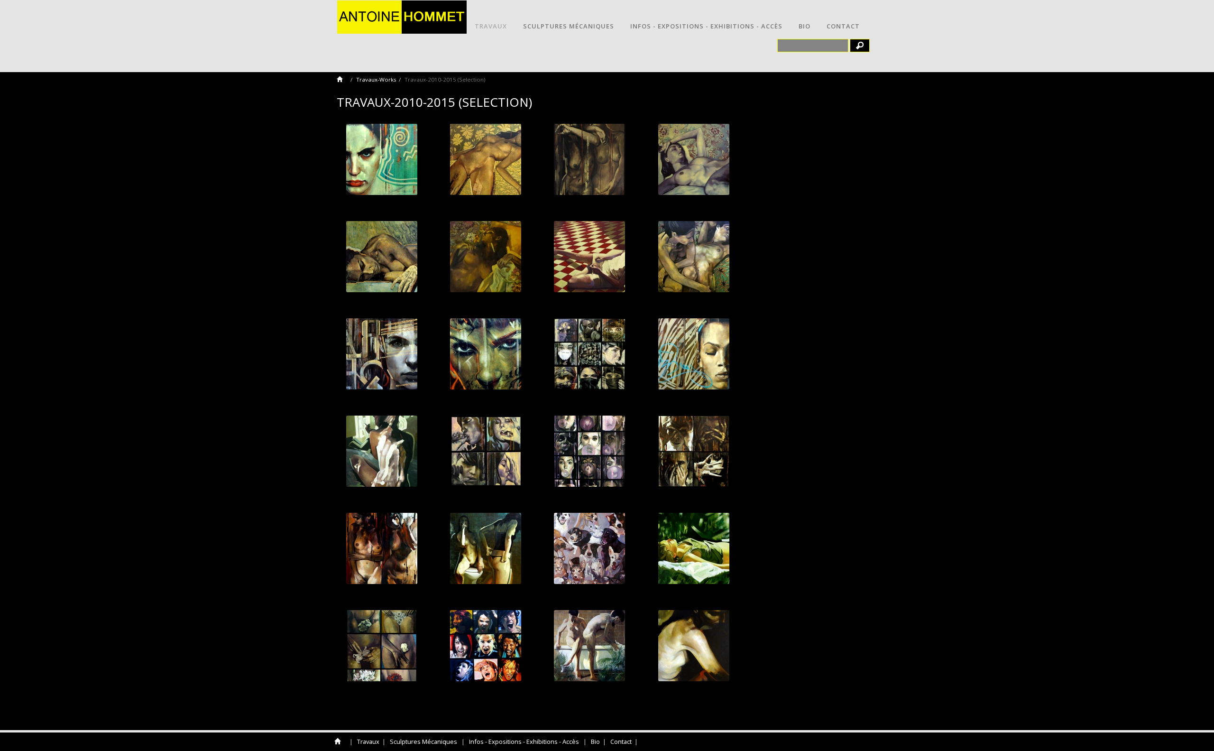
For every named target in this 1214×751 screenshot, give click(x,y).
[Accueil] (342, 79)
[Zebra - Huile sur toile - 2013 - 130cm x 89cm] (693, 353)
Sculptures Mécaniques (568, 26)
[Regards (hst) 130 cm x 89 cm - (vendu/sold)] (381, 159)
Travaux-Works (376, 79)
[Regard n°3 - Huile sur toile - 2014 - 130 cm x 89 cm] (485, 353)
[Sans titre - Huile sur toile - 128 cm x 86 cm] (381, 645)
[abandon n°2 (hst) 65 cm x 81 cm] (693, 159)
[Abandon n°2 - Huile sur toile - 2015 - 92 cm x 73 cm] (485, 159)
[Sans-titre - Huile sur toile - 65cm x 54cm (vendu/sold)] (693, 645)
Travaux (491, 26)
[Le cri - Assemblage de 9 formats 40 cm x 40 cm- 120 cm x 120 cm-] (485, 645)
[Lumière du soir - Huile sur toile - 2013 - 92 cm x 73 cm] (381, 451)
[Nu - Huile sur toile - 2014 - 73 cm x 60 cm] (693, 256)
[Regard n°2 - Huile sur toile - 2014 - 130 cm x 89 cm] (381, 353)
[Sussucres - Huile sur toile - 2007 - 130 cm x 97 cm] (590, 548)
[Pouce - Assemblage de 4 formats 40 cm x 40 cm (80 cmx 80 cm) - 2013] (485, 451)
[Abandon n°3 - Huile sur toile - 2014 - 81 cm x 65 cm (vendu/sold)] (381, 256)
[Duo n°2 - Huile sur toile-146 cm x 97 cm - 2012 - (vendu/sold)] (590, 159)
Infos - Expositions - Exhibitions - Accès (706, 26)
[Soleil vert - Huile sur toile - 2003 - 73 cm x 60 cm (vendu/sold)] (693, 548)
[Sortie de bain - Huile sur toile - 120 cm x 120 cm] (590, 645)
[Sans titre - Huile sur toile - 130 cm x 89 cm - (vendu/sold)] (590, 256)
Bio (804, 26)
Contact (843, 26)
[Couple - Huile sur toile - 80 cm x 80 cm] (485, 548)
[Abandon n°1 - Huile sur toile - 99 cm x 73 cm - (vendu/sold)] (485, 256)
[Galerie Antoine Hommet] (402, 16)
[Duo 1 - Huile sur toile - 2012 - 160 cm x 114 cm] (381, 548)
